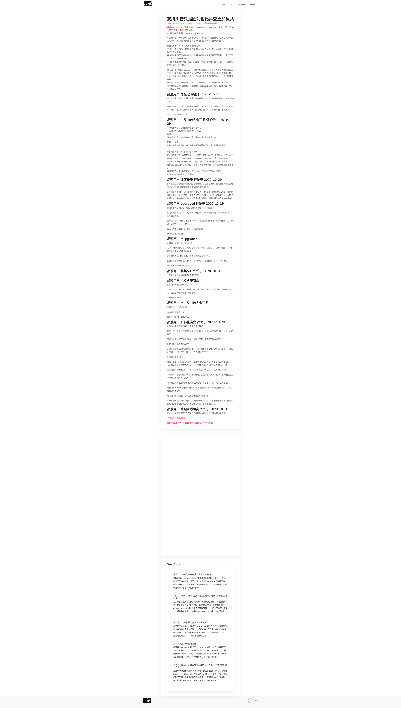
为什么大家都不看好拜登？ (185, 643)
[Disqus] (200, 469)
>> (168, 248)
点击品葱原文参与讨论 (176, 418)
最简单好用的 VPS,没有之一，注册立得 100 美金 (190, 422)
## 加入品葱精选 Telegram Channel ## (185, 33)
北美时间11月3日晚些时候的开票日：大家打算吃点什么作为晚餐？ (200, 666)
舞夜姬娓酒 (173, 23)
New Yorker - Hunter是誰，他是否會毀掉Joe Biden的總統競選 (200, 597)
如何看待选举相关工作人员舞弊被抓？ (191, 622)
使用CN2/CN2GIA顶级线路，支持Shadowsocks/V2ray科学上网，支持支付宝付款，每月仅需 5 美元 (200, 28)
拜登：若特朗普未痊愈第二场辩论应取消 (192, 574)
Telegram (241, 5)
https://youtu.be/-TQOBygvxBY (180, 266)
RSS (232, 5)
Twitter (252, 5)
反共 (198, 23)
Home (224, 5)
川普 (202, 23)
